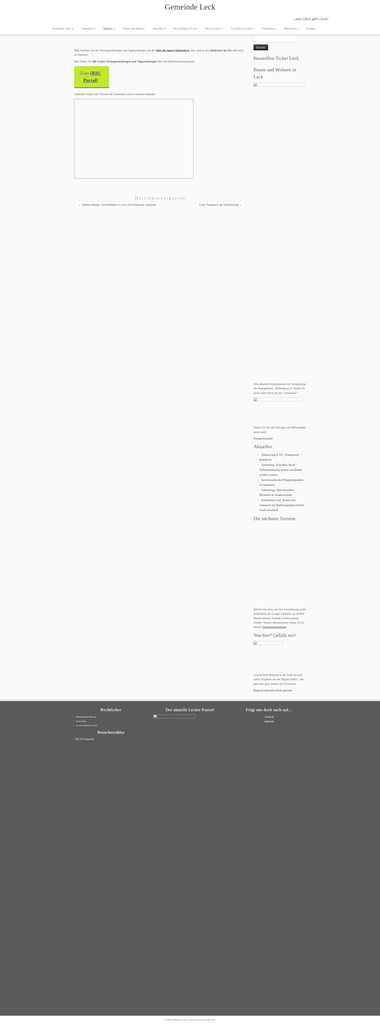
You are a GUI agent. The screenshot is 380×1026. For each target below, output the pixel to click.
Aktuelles (158, 28)
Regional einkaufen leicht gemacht (273, 690)
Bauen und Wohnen (133, 28)
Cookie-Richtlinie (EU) (86, 725)
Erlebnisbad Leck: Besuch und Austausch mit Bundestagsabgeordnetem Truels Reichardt (281, 505)
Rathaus (108, 28)
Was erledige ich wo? (185, 28)
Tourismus (268, 28)
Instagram (269, 721)
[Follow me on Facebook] (66, 19)
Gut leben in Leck (241, 28)
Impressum (81, 721)
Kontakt (310, 28)
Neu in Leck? (213, 28)
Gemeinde (87, 28)
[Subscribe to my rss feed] (55, 19)
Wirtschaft (290, 28)
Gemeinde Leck (190, 6)
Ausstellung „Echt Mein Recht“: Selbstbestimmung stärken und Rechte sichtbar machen (280, 469)
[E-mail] (60, 19)
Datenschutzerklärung (274, 627)
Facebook (269, 716)
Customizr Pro (209, 1019)
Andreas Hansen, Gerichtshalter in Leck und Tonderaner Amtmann (117, 204)
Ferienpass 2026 (62, 28)
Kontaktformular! (263, 438)
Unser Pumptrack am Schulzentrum (220, 204)
